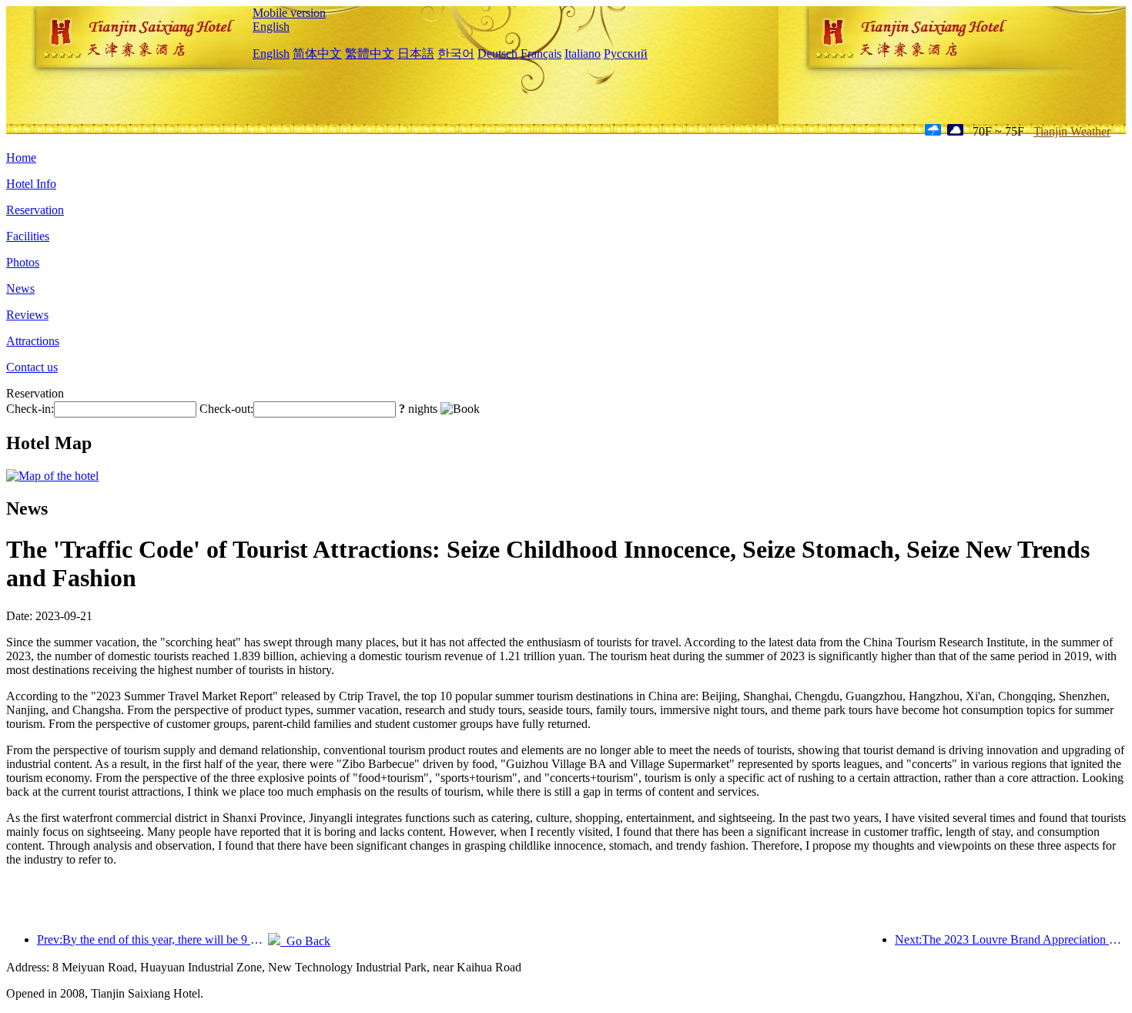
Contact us (32, 367)
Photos (22, 262)
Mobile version (289, 12)
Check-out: (226, 408)
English (271, 26)
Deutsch (497, 53)
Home (21, 157)
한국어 (455, 53)
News (20, 288)
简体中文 (317, 53)
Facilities (27, 236)
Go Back (305, 941)
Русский (626, 53)
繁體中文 (369, 53)
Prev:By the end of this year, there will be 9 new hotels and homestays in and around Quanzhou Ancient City (152, 939)
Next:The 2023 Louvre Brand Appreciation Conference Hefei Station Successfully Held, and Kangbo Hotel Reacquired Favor (1010, 939)
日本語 (415, 53)
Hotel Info (31, 183)
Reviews (27, 314)
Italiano (582, 53)
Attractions (32, 340)
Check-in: (30, 408)
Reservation (35, 209)
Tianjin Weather (1071, 131)
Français (541, 53)
